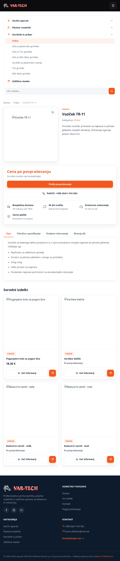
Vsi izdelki (67, 498)
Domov (6, 102)
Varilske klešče (72, 358)
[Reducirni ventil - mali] (89, 409)
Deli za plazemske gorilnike (25, 46)
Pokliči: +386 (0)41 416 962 (62, 193)
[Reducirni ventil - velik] (31, 409)
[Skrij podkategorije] (112, 34)
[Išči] (112, 91)
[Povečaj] (53, 112)
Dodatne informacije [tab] (57, 233)
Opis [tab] (8, 233)
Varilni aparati (10, 526)
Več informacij (28, 373)
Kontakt (66, 503)
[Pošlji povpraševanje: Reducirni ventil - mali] (110, 459)
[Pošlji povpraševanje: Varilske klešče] (110, 373)
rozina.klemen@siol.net (77, 531)
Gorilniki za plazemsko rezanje (27, 62)
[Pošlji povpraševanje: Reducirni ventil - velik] (52, 459)
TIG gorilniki (18, 68)
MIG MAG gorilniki (21, 73)
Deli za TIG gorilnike (22, 51)
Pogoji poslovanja (71, 509)
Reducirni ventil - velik (18, 445)
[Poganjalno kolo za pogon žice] (31, 322)
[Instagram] (14, 510)
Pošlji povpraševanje (60, 184)
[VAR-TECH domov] (15, 5)
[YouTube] (21, 510)
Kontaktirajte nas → (73, 538)
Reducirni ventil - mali (76, 445)
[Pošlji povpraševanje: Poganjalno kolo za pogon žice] (52, 373)
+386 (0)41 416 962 (74, 526)
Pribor (15, 40)
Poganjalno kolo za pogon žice (23, 358)
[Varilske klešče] (89, 322)
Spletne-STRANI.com (103, 556)
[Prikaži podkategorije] (112, 20)
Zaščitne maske (11, 542)
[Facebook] (6, 510)
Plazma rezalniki (11, 531)
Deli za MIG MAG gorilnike (25, 57)
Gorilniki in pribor (12, 536)
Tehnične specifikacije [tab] (29, 233)
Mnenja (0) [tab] (79, 233)
